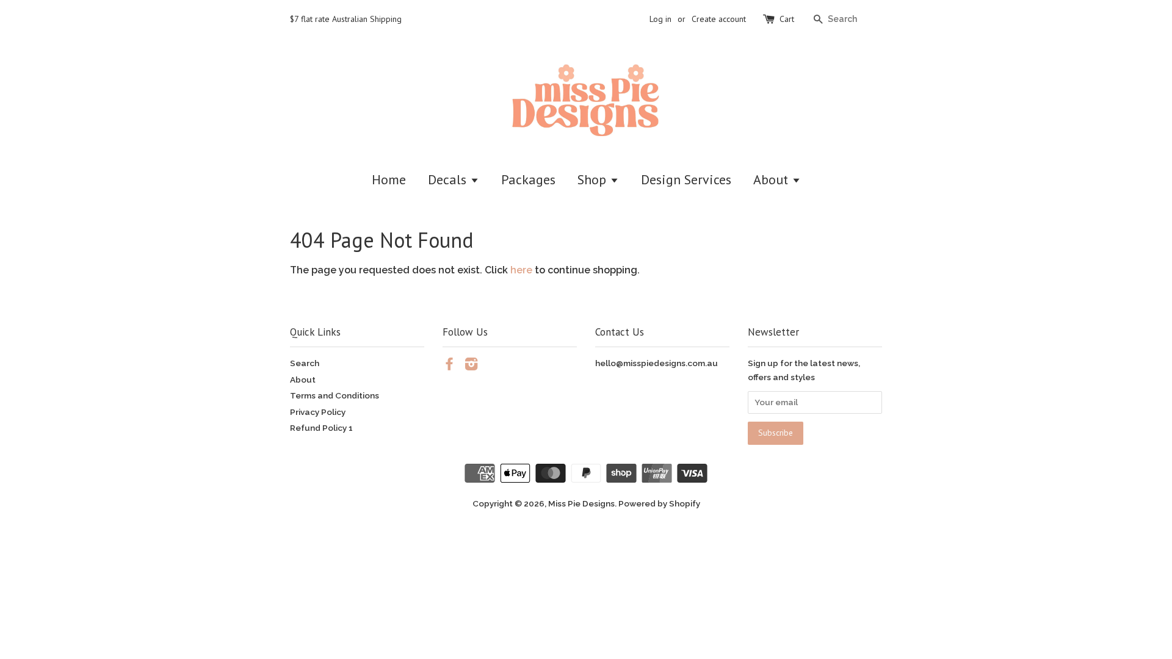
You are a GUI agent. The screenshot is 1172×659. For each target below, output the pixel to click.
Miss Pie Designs (581, 503)
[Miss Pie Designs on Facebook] (449, 366)
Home (389, 179)
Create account (719, 18)
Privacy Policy (317, 412)
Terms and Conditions (334, 395)
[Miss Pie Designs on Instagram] (471, 366)
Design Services (686, 179)
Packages (528, 179)
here (521, 270)
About (772, 179)
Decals (449, 179)
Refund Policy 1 (321, 428)
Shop (593, 179)
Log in (660, 18)
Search (304, 363)
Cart (787, 18)
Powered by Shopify (659, 503)
